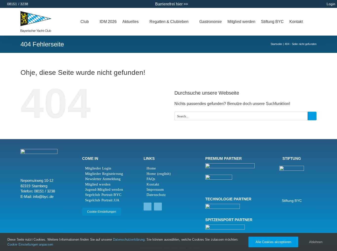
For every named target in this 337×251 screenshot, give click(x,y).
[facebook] (147, 206)
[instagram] (158, 206)
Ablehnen (315, 242)
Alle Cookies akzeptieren (273, 242)
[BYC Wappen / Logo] (291, 168)
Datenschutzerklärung (129, 239)
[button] (315, 22)
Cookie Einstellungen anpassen (30, 244)
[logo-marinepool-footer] (218, 176)
